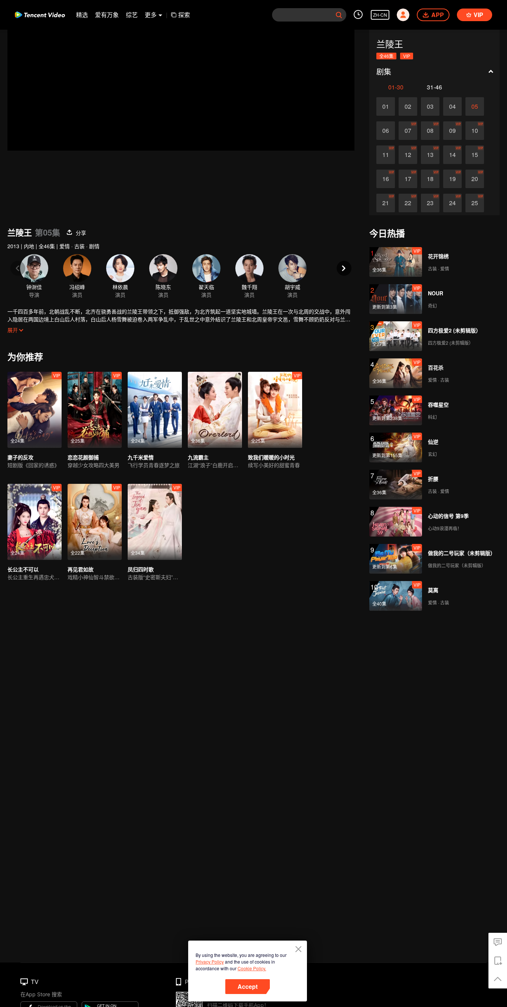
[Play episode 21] (385, 203)
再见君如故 (81, 569)
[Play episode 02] (408, 106)
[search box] (338, 14)
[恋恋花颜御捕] (95, 410)
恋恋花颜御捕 (83, 457)
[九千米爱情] (155, 410)
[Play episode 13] (430, 154)
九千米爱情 (141, 457)
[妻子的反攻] (34, 410)
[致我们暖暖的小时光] (275, 410)
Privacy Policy (210, 961)
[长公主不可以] (34, 522)
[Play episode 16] (385, 179)
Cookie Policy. (252, 968)
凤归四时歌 (141, 569)
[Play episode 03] (430, 106)
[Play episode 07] (408, 130)
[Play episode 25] (474, 203)
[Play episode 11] (385, 154)
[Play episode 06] (385, 130)
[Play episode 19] (452, 179)
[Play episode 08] (430, 130)
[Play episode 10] (474, 130)
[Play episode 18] (430, 179)
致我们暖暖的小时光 (271, 457)
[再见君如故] (95, 522)
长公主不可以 (23, 569)
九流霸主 (198, 457)
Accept (248, 986)
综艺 (132, 14)
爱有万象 (107, 14)
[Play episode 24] (452, 203)
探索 (184, 14)
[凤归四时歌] (155, 522)
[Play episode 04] (452, 106)
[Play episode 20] (474, 179)
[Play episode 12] (408, 154)
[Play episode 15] (474, 154)
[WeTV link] (40, 15)
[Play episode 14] (452, 154)
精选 (82, 14)
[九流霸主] (215, 410)
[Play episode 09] (452, 130)
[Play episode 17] (408, 179)
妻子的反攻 (20, 457)
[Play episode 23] (430, 203)
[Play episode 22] (408, 203)
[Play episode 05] (474, 106)
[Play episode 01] (385, 106)
